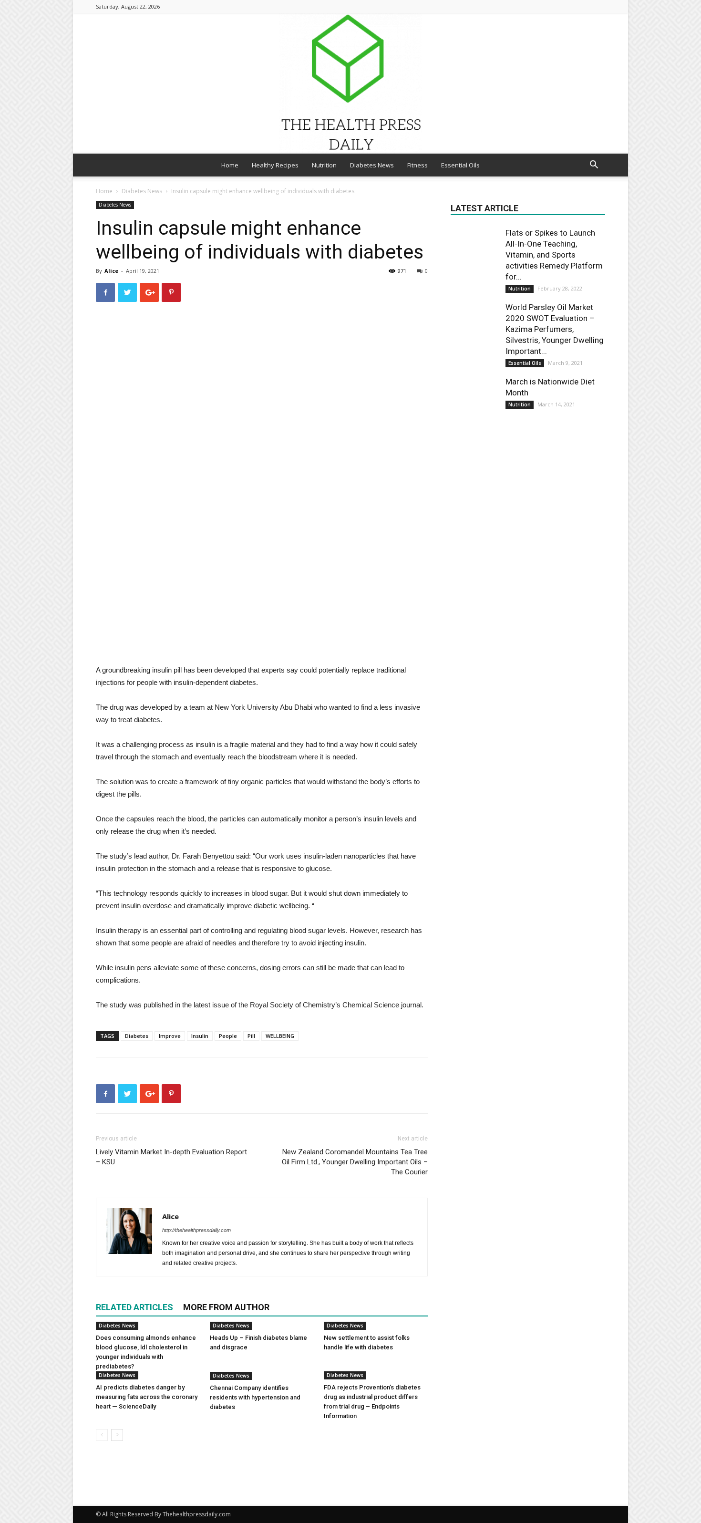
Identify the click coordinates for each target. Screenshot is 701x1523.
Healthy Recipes (275, 165)
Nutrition (324, 165)
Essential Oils (460, 165)
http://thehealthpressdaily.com (196, 1230)
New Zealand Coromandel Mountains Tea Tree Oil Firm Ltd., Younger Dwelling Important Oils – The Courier (355, 1162)
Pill (251, 1035)
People (228, 1035)
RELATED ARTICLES (134, 1307)
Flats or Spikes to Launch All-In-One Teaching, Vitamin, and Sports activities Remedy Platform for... (554, 254)
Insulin (199, 1035)
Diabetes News (372, 165)
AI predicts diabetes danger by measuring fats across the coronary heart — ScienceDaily (146, 1397)
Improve (170, 1035)
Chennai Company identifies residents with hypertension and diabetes (255, 1397)
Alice (111, 270)
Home (229, 165)
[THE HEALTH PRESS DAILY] (350, 83)
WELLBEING (280, 1035)
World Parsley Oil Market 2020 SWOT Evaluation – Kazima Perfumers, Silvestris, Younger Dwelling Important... (554, 329)
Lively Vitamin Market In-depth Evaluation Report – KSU (171, 1157)
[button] (593, 165)
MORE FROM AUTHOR (226, 1307)
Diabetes (136, 1035)
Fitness (417, 165)
